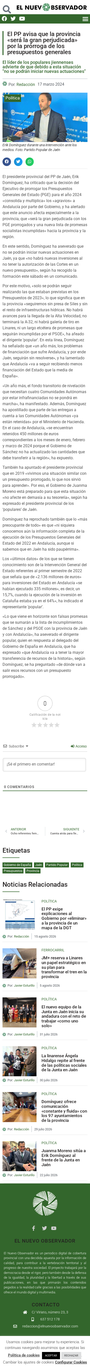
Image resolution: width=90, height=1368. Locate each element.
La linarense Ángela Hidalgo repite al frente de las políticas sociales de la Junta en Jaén (64, 1062)
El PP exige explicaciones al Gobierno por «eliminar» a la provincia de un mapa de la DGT (64, 918)
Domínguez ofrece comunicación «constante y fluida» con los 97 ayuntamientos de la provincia (64, 1111)
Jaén (38, 865)
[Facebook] (4, 19)
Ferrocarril (53, 950)
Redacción (25, 84)
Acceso (81, 746)
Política (13, 97)
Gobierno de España (17, 865)
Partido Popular (57, 865)
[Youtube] (22, 19)
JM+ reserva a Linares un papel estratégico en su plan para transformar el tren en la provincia (64, 967)
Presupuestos (13, 871)
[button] (7, 7)
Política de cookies (24, 1355)
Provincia (32, 871)
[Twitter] (13, 19)
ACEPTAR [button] (51, 1355)
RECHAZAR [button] (71, 1355)
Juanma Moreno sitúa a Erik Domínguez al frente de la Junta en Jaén (64, 1157)
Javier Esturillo (24, 985)
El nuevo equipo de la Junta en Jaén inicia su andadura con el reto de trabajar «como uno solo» (64, 1016)
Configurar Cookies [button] (71, 1362)
